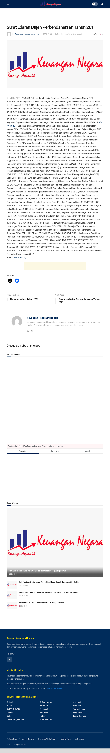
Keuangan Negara (19, 745)
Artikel (10, 702)
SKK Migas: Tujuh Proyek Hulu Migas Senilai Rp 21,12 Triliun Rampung (48, 592)
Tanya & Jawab (79, 716)
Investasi (77, 702)
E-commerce (46, 702)
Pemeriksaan (79, 709)
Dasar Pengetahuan (15, 719)
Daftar (57, 34)
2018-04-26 (47, 34)
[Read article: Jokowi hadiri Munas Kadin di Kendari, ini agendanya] (12, 605)
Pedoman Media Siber (46, 739)
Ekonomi (44, 705)
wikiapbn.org (20, 257)
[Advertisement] (55, 16)
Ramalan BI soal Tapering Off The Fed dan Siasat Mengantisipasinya (37, 571)
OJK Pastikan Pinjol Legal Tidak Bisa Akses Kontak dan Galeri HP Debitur (49, 582)
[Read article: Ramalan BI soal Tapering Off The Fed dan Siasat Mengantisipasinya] (55, 542)
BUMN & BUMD (13, 709)
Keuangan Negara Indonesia (27, 34)
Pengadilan (78, 712)
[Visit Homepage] (50, 4)
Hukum (43, 716)
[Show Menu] (8, 4)
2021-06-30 (13, 574)
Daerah (10, 712)
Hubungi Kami (65, 739)
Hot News (44, 712)
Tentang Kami (12, 739)
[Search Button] (102, 4)
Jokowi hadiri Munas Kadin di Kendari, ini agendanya (41, 603)
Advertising (79, 739)
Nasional (77, 705)
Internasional (46, 719)
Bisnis (9, 705)
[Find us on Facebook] (9, 659)
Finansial (44, 709)
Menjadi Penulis (28, 739)
